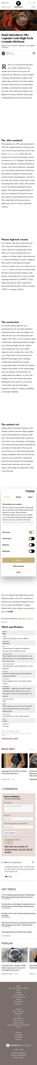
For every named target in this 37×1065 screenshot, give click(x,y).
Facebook (18, 1035)
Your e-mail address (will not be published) (16, 823)
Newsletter (18, 1002)
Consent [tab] (7, 497)
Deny (18, 572)
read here (5, 269)
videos (33, 7)
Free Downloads (18, 997)
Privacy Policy (18, 1058)
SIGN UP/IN (5, 3)
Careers (18, 993)
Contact (18, 1004)
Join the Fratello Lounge (18, 988)
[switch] (32, 538)
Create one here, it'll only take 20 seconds (18, 850)
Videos (18, 999)
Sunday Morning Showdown (18, 1025)
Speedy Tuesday (18, 1012)
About (18, 990)
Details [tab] (18, 497)
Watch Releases (7, 738)
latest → (32, 749)
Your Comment (8, 802)
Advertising (18, 995)
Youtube (19, 1039)
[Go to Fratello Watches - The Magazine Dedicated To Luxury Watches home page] (18, 2)
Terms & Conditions (18, 1055)
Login (8, 842)
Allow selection (18, 566)
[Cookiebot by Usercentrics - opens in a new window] (26, 491)
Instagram (18, 1037)
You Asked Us (18, 1018)
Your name (7, 815)
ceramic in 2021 (13, 153)
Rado (14, 160)
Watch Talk (18, 1021)
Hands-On (18, 1014)
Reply (10, 876)
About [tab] (30, 497)
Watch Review (18, 1023)
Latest (18, 1027)
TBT (18, 1016)
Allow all (18, 560)
